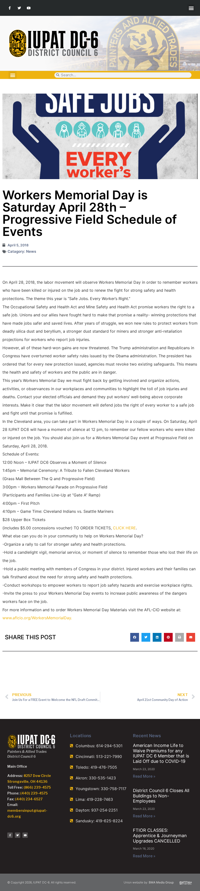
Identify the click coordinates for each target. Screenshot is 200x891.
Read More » (144, 776)
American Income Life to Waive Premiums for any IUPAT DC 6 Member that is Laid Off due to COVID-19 (161, 753)
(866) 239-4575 (37, 787)
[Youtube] (28, 8)
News (31, 251)
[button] (191, 8)
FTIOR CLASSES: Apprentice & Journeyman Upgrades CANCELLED (160, 835)
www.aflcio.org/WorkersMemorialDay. (37, 617)
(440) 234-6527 (29, 799)
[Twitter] (19, 8)
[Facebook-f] (9, 8)
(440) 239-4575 (34, 793)
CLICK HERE (124, 527)
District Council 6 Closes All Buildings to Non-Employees (161, 796)
